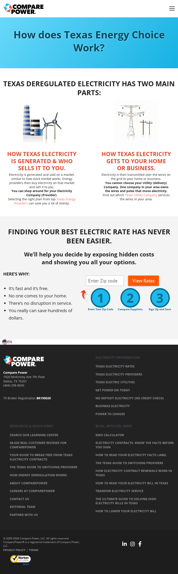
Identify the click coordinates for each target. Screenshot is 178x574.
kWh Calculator (110, 435)
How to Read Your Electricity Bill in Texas (132, 483)
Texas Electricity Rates (115, 366)
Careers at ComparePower (32, 491)
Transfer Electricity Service (119, 491)
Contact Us (19, 499)
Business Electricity (113, 406)
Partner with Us (24, 515)
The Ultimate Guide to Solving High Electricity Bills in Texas (126, 501)
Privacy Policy (14, 550)
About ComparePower (28, 483)
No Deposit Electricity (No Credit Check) (130, 398)
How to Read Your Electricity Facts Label (131, 455)
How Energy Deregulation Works (38, 475)
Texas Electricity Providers (119, 374)
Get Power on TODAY (113, 390)
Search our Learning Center (34, 435)
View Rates (143, 281)
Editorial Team (22, 507)
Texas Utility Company (141, 195)
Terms (33, 550)
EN (9, 341)
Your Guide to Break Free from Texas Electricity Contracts (41, 457)
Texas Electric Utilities (115, 382)
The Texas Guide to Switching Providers (43, 467)
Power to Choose (110, 414)
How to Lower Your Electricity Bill (126, 511)
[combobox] (7, 342)
